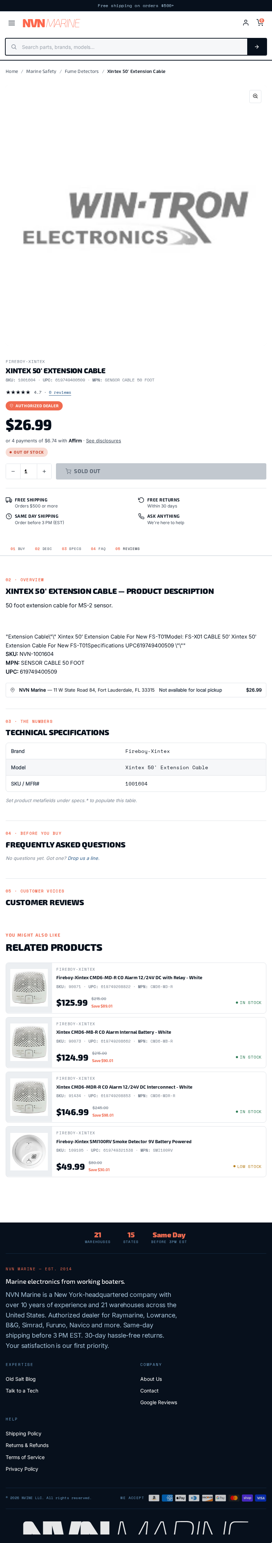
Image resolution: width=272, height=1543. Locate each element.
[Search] (256, 47)
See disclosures (103, 440)
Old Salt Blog (21, 1379)
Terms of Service (25, 1457)
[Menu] (12, 23)
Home (12, 71)
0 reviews (60, 392)
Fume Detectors (82, 71)
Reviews (127, 548)
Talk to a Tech (22, 1391)
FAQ (98, 548)
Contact (149, 1391)
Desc (43, 548)
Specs (71, 548)
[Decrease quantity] (13, 471)
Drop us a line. (84, 858)
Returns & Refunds (27, 1445)
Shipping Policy (23, 1433)
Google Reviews (158, 1402)
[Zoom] (255, 96)
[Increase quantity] (44, 471)
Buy (18, 548)
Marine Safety (41, 71)
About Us (151, 1379)
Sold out (87, 471)
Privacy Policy (22, 1469)
